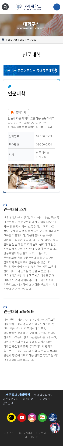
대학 (22, 40)
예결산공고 (29, 399)
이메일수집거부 (43, 395)
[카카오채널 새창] (11, 415)
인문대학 (31, 40)
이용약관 (45, 399)
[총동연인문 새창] (52, 415)
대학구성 (12, 40)
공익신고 (8, 403)
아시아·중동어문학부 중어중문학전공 (32, 70)
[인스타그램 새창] (32, 415)
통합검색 (5, 6)
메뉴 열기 (56, 6)
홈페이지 (21, 112)
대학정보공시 (10, 399)
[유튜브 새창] (21, 415)
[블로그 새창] (42, 415)
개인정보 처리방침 (17, 394)
